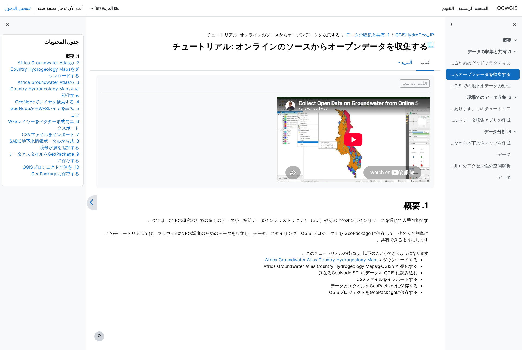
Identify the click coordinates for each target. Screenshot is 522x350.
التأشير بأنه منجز (414, 83)
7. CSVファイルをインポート (50, 134)
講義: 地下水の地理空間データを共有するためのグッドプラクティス (479, 63)
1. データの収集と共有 (489, 51)
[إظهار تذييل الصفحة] (99, 336)
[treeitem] (483, 40)
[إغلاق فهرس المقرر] (514, 25)
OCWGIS (507, 8)
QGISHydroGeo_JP (414, 35)
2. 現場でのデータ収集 (489, 97)
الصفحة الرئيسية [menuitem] (473, 8)
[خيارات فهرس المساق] (451, 24)
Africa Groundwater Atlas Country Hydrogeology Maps (321, 259)
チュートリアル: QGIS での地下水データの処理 (479, 85)
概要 (507, 40)
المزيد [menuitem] (406, 62)
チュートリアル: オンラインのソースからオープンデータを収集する (479, 74)
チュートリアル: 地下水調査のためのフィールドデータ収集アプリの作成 (479, 120)
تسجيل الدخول (17, 8)
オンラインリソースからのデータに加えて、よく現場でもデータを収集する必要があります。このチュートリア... (479, 108)
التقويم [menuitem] (448, 8)
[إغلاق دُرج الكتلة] (7, 25)
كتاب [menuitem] (425, 62)
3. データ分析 (497, 131)
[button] (105, 8)
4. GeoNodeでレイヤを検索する (47, 102)
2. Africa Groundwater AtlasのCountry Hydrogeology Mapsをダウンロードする (45, 69)
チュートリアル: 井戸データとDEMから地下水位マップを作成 (479, 143)
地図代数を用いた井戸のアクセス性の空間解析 (479, 165)
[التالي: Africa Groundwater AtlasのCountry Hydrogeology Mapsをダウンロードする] (92, 203)
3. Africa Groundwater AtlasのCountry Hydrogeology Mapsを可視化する (45, 88)
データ (504, 154)
